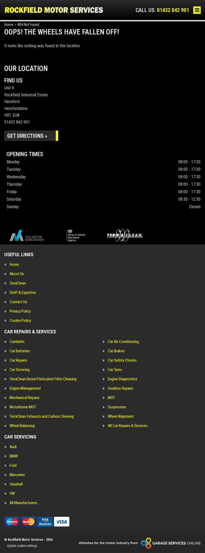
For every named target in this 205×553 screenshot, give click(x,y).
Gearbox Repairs (120, 388)
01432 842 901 (162, 10)
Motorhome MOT (23, 407)
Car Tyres (115, 370)
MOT (111, 398)
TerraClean (18, 283)
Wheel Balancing (22, 426)
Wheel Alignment (121, 416)
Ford (13, 466)
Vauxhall (16, 484)
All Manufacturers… (25, 503)
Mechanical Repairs (25, 398)
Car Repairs (18, 360)
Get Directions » (27, 136)
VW (12, 494)
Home (14, 265)
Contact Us (18, 302)
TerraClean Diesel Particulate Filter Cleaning (43, 379)
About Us (17, 274)
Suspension (117, 407)
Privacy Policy (20, 311)
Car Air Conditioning (123, 342)
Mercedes (17, 475)
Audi (13, 447)
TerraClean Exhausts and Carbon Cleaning (42, 416)
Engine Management (25, 388)
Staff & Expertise (23, 293)
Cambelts (17, 342)
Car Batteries (20, 351)
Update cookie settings (22, 546)
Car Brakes (116, 351)
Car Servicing (20, 370)
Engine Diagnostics (122, 379)
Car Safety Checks (122, 360)
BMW (14, 456)
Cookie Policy (20, 321)
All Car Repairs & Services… (129, 426)
